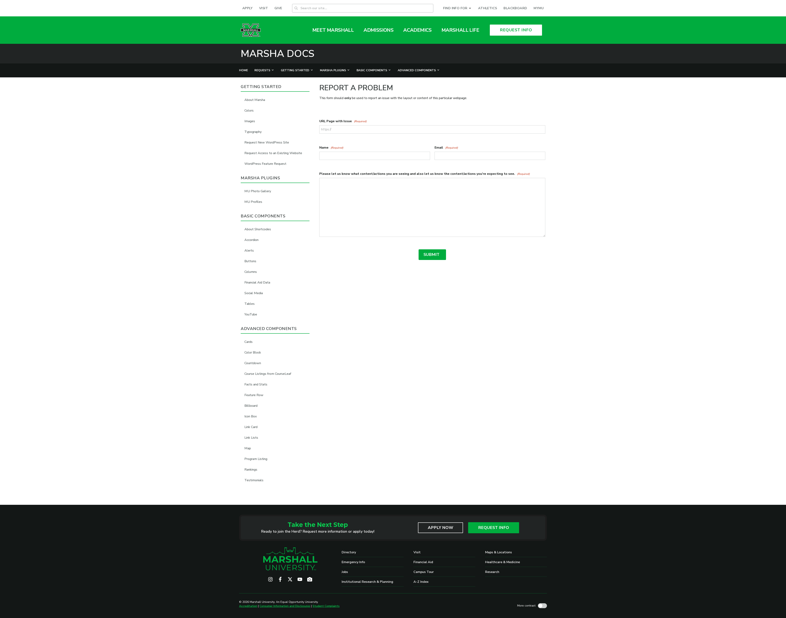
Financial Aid (423, 562)
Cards (248, 342)
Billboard (250, 405)
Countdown (252, 363)
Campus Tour (423, 572)
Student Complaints (326, 606)
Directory (349, 552)
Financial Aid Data (257, 282)
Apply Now (440, 527)
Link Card (250, 427)
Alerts (249, 250)
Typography (253, 132)
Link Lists (251, 437)
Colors (249, 110)
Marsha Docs (277, 54)
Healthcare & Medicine (502, 562)
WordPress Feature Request (265, 164)
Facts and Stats (255, 384)
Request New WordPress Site (266, 142)
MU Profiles (253, 202)
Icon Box (250, 416)
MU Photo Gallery (257, 191)
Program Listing (255, 459)
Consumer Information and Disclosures (285, 606)
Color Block (252, 352)
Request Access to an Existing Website (273, 153)
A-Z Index (421, 582)
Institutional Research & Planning (367, 582)
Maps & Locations (498, 552)
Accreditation (248, 606)
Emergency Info (353, 562)
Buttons (250, 261)
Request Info (493, 527)
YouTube (250, 314)
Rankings (250, 469)
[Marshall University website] (251, 30)
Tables (249, 304)
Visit (417, 552)
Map (247, 448)
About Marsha (254, 100)
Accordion (251, 240)
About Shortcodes (257, 229)
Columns (250, 272)
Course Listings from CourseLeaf (267, 374)
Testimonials (253, 480)
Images (249, 121)
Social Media (253, 293)
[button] (457, 8)
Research (492, 572)
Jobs (345, 572)
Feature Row (253, 395)
